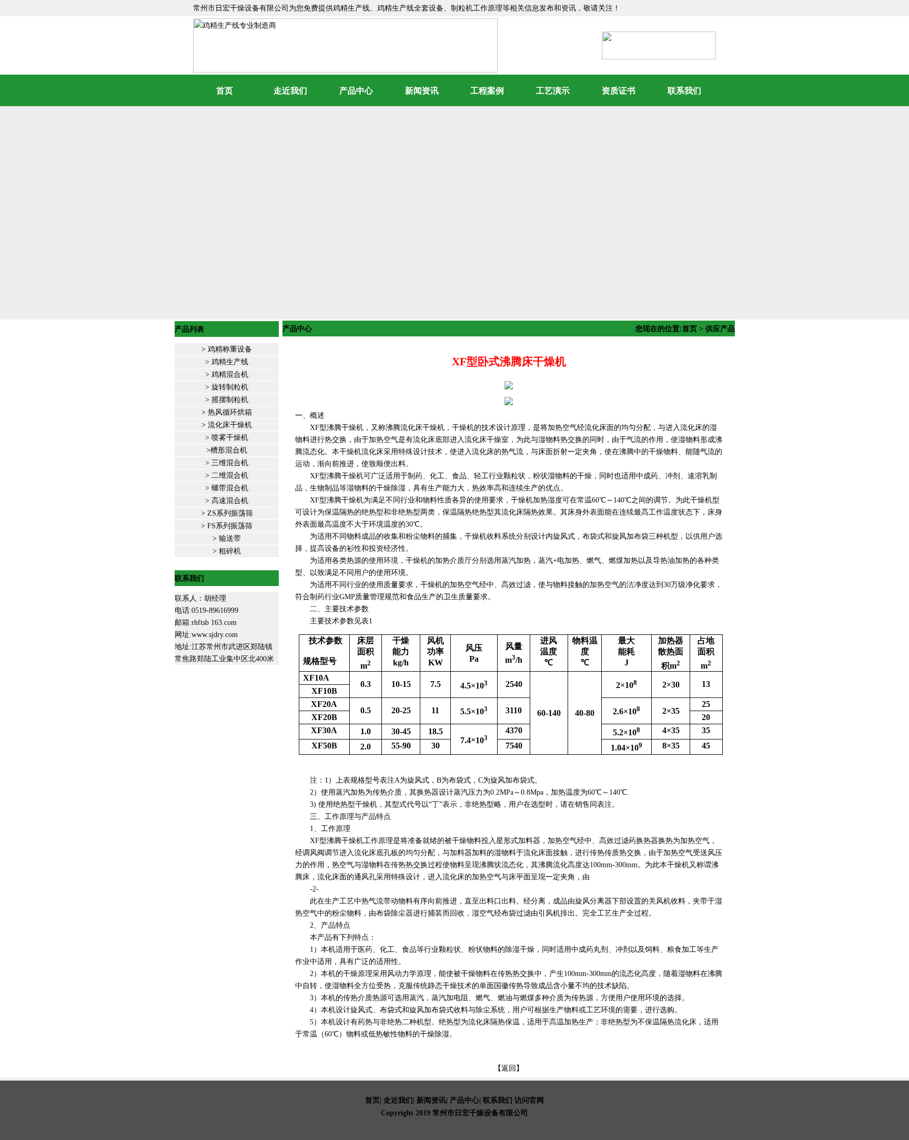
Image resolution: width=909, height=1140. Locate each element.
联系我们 (684, 90)
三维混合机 (228, 463)
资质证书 (618, 90)
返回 (508, 1068)
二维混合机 (229, 475)
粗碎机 (230, 551)
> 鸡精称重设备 (226, 349)
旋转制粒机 (229, 387)
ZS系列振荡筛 (229, 513)
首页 (224, 90)
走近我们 (290, 90)
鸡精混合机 (229, 374)
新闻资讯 (422, 90)
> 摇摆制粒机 (226, 400)
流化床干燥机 (230, 425)
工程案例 (487, 90)
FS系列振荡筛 (228, 526)
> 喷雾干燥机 (226, 437)
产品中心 (356, 90)
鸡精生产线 (229, 362)
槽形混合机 (228, 450)
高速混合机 (229, 501)
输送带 (230, 538)
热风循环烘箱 (229, 412)
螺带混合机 (228, 488)
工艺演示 (553, 90)
